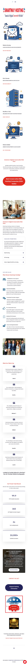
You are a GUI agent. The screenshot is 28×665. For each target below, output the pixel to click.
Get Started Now (14, 569)
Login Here (14, 608)
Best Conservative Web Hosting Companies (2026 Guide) (14, 181)
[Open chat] (25, 662)
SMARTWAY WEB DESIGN (14, 660)
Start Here (14, 606)
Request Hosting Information (14, 587)
